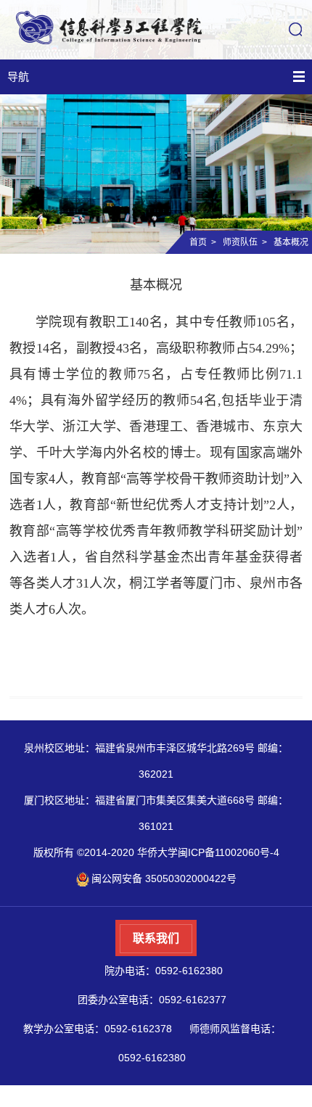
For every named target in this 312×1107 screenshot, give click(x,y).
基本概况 (291, 242)
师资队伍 (240, 242)
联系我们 (156, 938)
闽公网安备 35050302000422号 (164, 878)
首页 (198, 242)
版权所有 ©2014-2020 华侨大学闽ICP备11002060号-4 (156, 852)
